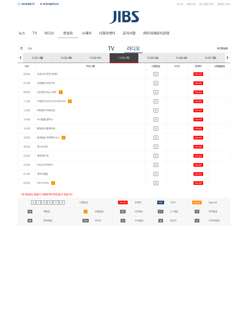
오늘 (29, 48)
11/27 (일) (210, 57)
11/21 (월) (37, 57)
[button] (22, 33)
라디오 (133, 49)
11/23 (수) (95, 57)
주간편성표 (222, 48)
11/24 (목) (124, 57)
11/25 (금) (153, 57)
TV (111, 49)
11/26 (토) (182, 57)
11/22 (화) (66, 57)
